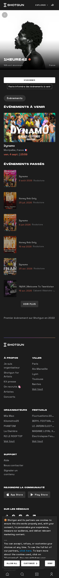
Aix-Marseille (40, 369)
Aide (6, 460)
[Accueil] (14, 5)
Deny (50, 563)
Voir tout (37, 389)
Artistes (9, 391)
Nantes (36, 384)
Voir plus (29, 304)
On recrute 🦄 (12, 386)
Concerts (9, 396)
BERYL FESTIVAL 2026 (45, 421)
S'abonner (29, 80)
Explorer (40, 5)
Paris (35, 363)
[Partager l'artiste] (52, 5)
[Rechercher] (22, 574)
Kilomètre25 (11, 421)
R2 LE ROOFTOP (13, 436)
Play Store (41, 494)
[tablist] (29, 98)
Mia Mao (9, 416)
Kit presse (10, 381)
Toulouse (37, 379)
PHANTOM (10, 426)
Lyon (35, 374)
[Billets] (37, 574)
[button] (29, 80)
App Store (17, 494)
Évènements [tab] (14, 98)
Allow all (12, 563)
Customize (29, 563)
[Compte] (51, 574)
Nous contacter (13, 465)
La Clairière (10, 431)
